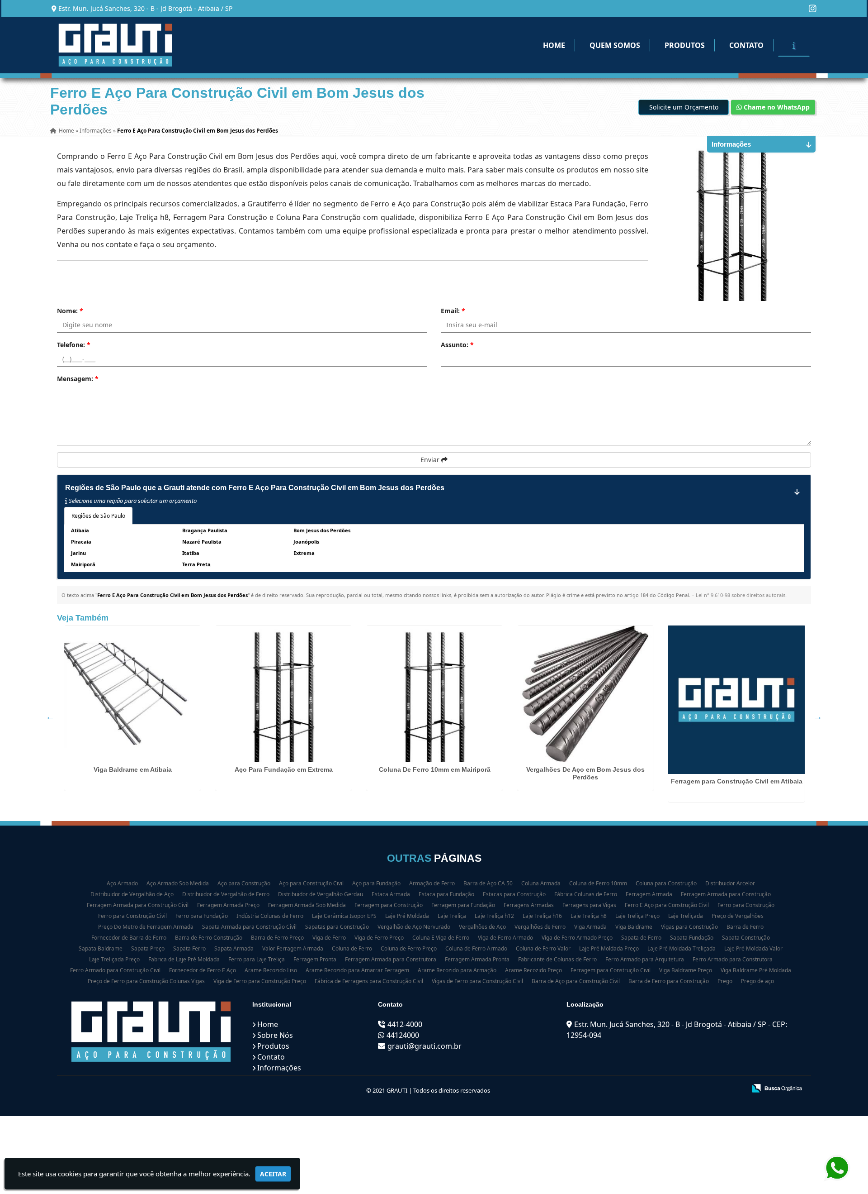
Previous (50, 716)
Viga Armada (590, 927)
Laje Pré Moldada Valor (753, 948)
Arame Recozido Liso (271, 970)
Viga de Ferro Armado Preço (577, 937)
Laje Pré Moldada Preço (609, 948)
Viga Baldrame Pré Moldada (756, 970)
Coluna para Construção (666, 883)
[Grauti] (151, 1031)
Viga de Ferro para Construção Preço (259, 981)
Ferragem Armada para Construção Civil (138, 905)
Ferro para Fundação (201, 916)
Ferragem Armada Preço (228, 905)
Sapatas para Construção (337, 927)
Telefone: (73, 344)
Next (817, 716)
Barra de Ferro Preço (277, 937)
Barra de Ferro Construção (208, 937)
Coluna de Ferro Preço (409, 948)
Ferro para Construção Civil (132, 916)
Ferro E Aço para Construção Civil (667, 905)
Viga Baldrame (633, 927)
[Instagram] (812, 8)
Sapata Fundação (691, 937)
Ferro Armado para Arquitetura (644, 959)
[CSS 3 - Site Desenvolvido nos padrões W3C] (704, 1089)
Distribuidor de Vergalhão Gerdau (320, 894)
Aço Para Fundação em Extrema (284, 769)
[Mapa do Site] (649, 1089)
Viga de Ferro (329, 937)
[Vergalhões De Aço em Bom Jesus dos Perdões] (585, 694)
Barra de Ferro (745, 927)
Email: (453, 310)
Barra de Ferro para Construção (668, 981)
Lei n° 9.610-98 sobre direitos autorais (740, 595)
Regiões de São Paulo (98, 516)
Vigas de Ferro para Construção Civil (477, 981)
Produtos (685, 45)
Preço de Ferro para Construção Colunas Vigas (146, 981)
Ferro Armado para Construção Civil (115, 970)
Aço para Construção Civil (311, 883)
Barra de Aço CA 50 (488, 883)
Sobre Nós (275, 1035)
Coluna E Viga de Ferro (440, 937)
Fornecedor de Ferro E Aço (202, 970)
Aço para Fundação (376, 883)
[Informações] (794, 45)
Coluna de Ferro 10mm (598, 883)
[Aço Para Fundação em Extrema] (283, 694)
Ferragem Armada (649, 894)
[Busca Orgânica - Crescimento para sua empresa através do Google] (777, 1088)
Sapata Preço (148, 948)
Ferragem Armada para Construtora (390, 959)
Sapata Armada (234, 948)
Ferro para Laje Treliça (256, 959)
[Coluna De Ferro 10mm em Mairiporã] (434, 694)
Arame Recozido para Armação (457, 970)
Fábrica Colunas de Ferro (585, 894)
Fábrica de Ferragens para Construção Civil (369, 981)
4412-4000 (404, 1024)
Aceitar (273, 1174)
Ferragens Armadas (529, 905)
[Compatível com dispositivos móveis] (735, 1089)
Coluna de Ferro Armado (476, 948)
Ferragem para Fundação (463, 905)
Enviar (430, 459)
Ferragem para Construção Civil (611, 970)
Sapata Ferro (189, 948)
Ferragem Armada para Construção (726, 894)
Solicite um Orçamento (683, 107)
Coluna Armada (541, 883)
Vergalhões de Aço (482, 927)
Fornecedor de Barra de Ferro (128, 937)
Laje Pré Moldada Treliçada (681, 948)
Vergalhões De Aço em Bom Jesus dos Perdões (585, 773)
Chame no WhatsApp (776, 107)
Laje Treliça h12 (494, 916)
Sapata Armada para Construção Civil (249, 927)
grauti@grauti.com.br (424, 1046)
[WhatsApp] (837, 1168)
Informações (279, 1068)
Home (554, 45)
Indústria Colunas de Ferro (269, 916)
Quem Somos (615, 45)
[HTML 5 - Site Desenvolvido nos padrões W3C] (673, 1089)
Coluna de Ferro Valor (543, 948)
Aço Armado (122, 883)
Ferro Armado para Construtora (733, 959)
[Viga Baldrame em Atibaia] (132, 694)
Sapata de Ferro (641, 937)
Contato (746, 45)
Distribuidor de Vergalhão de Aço (132, 894)
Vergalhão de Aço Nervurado (413, 927)
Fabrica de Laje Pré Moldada (184, 959)
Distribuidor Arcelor (730, 883)
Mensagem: (78, 378)
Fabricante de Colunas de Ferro (557, 959)
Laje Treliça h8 (589, 916)
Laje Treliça (452, 916)
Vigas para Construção (689, 927)
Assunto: (457, 344)
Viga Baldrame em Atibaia (133, 769)
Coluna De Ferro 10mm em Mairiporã (435, 769)
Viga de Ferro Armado (505, 937)
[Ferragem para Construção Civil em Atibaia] (736, 700)
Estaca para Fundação (446, 894)
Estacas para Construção (514, 894)
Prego (724, 981)
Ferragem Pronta (314, 959)
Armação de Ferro (432, 883)
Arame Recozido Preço (533, 970)
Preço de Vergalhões (738, 916)
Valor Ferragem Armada (292, 948)
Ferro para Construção (745, 905)
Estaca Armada (391, 894)
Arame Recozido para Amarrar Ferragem (357, 970)
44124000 (403, 1035)
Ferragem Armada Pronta (477, 959)
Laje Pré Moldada (407, 916)
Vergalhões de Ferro (540, 927)
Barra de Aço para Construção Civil (576, 981)
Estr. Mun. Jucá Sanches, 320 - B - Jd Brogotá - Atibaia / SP (145, 8)
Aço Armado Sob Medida (177, 883)
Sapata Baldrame (101, 948)
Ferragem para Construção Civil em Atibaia (736, 781)
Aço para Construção (243, 883)
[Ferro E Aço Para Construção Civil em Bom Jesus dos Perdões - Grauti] (115, 45)
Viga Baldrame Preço (685, 970)
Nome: (70, 310)
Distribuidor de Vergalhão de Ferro (225, 894)
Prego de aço (757, 981)
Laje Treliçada (685, 916)
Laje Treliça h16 (542, 916)
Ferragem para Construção (388, 905)
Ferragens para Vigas (589, 905)
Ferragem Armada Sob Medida (307, 905)
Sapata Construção (746, 937)
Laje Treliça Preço (637, 916)
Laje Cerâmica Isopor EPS (344, 916)
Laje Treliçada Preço (114, 959)
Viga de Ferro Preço (379, 937)
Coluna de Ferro (352, 948)
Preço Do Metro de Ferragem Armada (145, 927)
